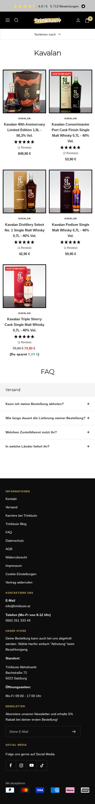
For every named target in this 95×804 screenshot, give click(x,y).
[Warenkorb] (87, 20)
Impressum (14, 565)
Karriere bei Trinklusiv (21, 515)
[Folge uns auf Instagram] (21, 765)
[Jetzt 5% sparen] (74, 731)
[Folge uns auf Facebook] (11, 765)
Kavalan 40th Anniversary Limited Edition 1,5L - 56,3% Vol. (24, 129)
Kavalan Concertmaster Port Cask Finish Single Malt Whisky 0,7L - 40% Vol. (70, 132)
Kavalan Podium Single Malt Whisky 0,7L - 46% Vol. (70, 230)
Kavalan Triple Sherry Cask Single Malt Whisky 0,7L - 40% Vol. (24, 324)
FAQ (9, 532)
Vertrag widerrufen (19, 582)
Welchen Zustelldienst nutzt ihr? (31, 432)
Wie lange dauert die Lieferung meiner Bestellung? (46, 418)
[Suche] (16, 20)
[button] (24, 145)
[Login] (78, 20)
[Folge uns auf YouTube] (31, 765)
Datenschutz (15, 540)
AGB (9, 549)
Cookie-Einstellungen (21, 574)
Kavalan (24, 118)
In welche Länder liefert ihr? (28, 446)
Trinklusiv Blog (16, 524)
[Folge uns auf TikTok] (42, 765)
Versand (12, 507)
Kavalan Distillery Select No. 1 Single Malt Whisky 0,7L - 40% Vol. (25, 230)
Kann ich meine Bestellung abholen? (35, 404)
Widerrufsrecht (16, 557)
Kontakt (11, 499)
